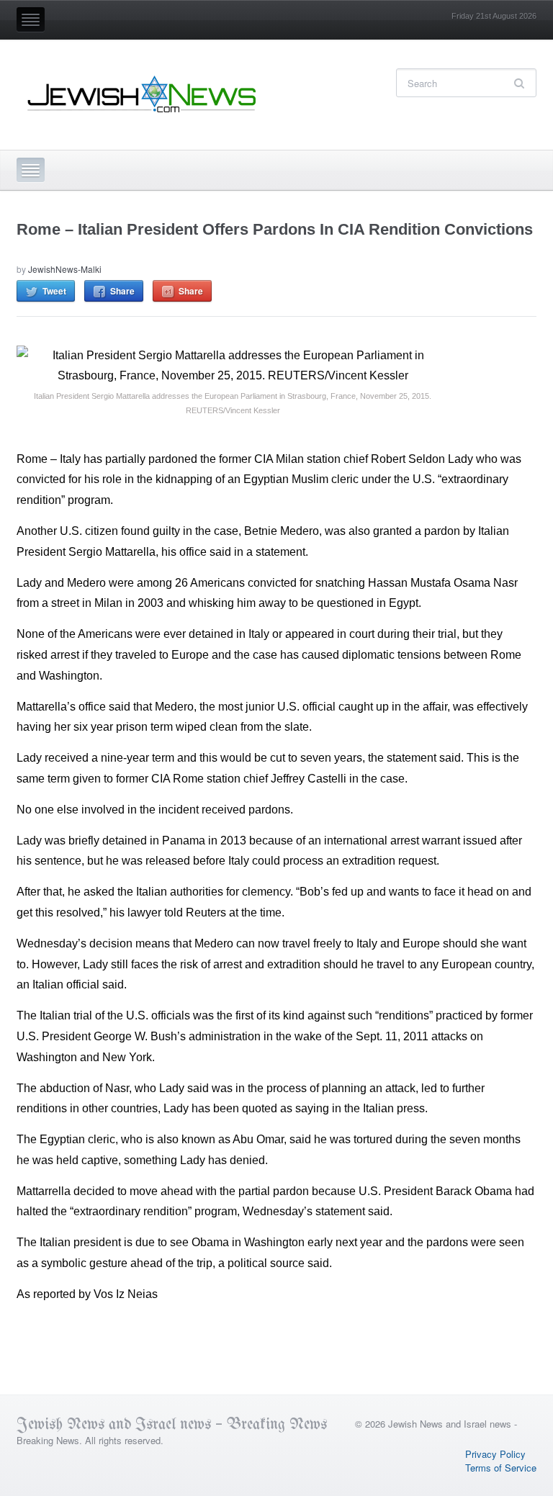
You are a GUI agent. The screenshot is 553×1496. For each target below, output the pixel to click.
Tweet (54, 290)
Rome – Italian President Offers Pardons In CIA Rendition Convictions (275, 229)
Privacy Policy (495, 1454)
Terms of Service (500, 1467)
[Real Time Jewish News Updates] (143, 94)
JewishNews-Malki (65, 269)
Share (122, 290)
